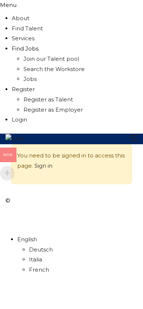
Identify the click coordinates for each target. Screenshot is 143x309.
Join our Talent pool (51, 58)
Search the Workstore (54, 69)
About (20, 18)
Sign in (43, 165)
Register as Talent (48, 99)
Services (23, 38)
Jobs (30, 78)
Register (23, 89)
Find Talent (27, 28)
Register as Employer (53, 109)
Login (19, 119)
